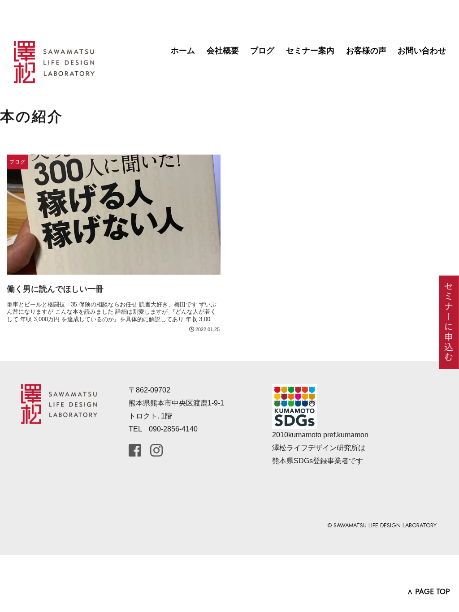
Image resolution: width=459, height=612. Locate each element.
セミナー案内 (310, 50)
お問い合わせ (422, 50)
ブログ (262, 50)
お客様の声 (366, 50)
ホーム (183, 50)
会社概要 (223, 50)
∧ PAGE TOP (428, 591)
